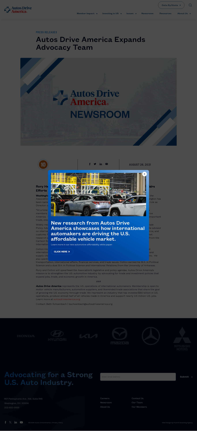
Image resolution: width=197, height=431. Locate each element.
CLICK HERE (61, 251)
